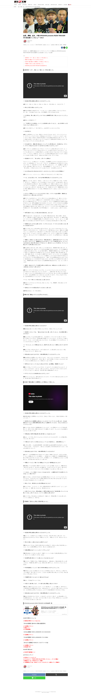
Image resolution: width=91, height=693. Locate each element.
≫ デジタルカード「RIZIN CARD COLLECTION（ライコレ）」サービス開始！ (41, 659)
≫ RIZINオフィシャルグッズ (29, 657)
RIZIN (28, 41)
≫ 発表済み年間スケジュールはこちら (31, 620)
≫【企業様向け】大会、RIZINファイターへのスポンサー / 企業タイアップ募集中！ (41, 662)
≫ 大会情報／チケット (28, 626)
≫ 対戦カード (26, 627)
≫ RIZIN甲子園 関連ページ (29, 652)
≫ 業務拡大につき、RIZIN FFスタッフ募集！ (33, 660)
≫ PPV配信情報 (26, 629)
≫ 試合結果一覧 (26, 646)
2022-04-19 (29, 40)
